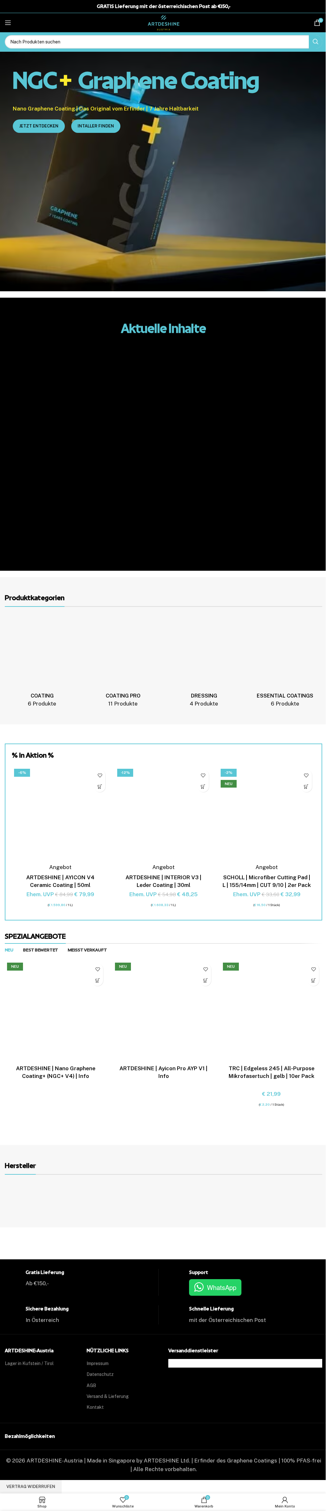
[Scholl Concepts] (282, 1199)
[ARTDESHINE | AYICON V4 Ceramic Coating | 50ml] (60, 815)
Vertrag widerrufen (30, 1486)
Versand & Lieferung (108, 1396)
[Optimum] (124, 1199)
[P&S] (203, 1199)
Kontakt (95, 1407)
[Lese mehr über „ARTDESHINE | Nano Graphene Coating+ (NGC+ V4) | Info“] (97, 980)
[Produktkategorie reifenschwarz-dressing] (204, 663)
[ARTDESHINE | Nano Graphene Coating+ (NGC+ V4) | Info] (55, 1011)
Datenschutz (100, 1374)
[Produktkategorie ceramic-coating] (42, 663)
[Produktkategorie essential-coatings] (284, 663)
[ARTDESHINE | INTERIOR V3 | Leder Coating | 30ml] (163, 815)
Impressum (98, 1363)
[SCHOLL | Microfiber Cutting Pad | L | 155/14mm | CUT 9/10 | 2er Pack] (266, 815)
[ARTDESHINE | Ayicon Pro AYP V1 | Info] (163, 1011)
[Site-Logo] (163, 22)
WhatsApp (221, 1287)
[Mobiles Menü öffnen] (8, 22)
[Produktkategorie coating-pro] (123, 663)
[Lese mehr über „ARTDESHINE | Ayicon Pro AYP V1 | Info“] (205, 980)
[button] (99, 786)
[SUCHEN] (315, 42)
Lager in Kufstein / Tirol (29, 1363)
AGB (91, 1385)
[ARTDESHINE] (44, 1199)
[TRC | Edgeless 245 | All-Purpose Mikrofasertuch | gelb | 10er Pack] (271, 1011)
